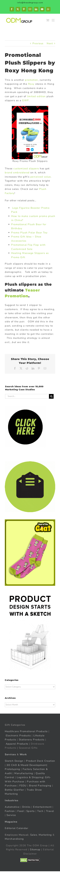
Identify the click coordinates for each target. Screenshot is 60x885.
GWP (25, 100)
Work (23, 754)
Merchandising (14, 838)
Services (10, 754)
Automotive (12, 806)
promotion (31, 80)
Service (12, 815)
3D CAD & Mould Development (27, 765)
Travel (50, 811)
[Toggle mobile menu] (53, 20)
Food (20, 811)
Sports (30, 811)
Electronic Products (18, 735)
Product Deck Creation (40, 760)
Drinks (26, 806)
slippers (34, 168)
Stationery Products (31, 739)
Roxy (31, 84)
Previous (38, 43)
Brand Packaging (40, 785)
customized (20, 168)
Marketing (45, 834)
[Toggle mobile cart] (48, 20)
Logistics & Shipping (30, 777)
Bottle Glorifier (14, 789)
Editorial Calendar (16, 828)
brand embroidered (17, 172)
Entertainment (42, 806)
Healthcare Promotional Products (26, 731)
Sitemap (35, 849)
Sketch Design (14, 760)
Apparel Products (17, 743)
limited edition (36, 96)
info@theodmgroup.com (30, 2)
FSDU (23, 785)
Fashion (10, 811)
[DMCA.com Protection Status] (30, 860)
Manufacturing (23, 773)
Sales (33, 834)
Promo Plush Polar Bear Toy (29, 232)
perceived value (40, 176)
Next (50, 43)
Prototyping (12, 769)
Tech (40, 811)
